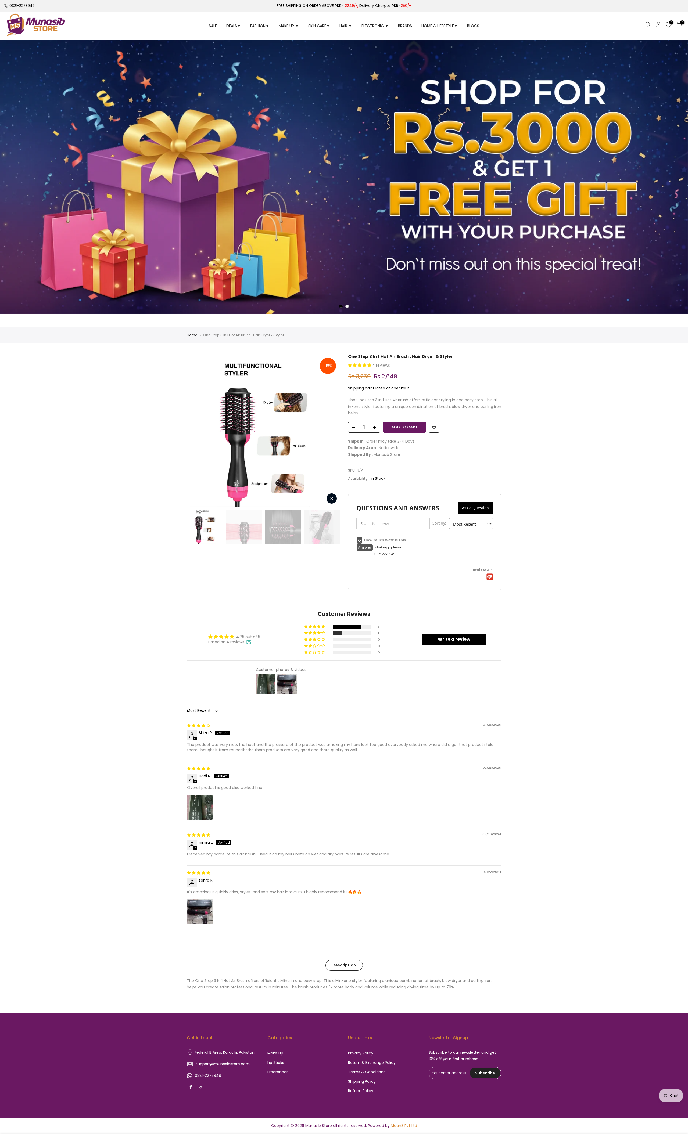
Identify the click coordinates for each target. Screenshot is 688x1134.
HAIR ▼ (345, 25)
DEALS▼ (233, 25)
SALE (213, 25)
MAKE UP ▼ (289, 25)
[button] (360, 365)
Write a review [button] (454, 639)
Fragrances (277, 1072)
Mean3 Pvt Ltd (404, 1125)
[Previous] (196, 430)
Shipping (356, 388)
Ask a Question (475, 507)
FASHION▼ (259, 25)
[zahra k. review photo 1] (200, 912)
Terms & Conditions (366, 1072)
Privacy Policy (360, 1053)
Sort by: (439, 523)
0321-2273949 (22, 5)
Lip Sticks (275, 1062)
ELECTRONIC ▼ (375, 25)
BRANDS (405, 25)
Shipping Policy (362, 1081)
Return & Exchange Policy (372, 1062)
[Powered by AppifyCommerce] (489, 576)
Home (192, 335)
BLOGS (473, 25)
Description (344, 965)
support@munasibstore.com (223, 1064)
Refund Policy (360, 1090)
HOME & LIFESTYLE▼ (439, 25)
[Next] (330, 430)
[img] (198, 725)
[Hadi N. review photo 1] (200, 808)
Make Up (275, 1053)
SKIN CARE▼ (319, 25)
